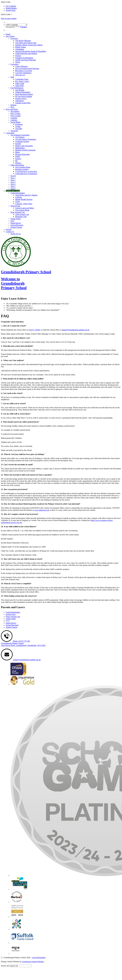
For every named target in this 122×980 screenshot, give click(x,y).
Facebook (19, 124)
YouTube (18, 129)
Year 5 (12, 187)
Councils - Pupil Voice (23, 204)
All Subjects (19, 137)
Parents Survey (21, 99)
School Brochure (16, 225)
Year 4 (12, 184)
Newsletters (14, 111)
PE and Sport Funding (23, 96)
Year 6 (12, 189)
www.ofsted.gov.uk (41, 510)
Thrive (17, 62)
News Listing (15, 116)
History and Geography (24, 146)
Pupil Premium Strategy (24, 94)
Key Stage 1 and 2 (22, 81)
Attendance (19, 101)
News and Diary (12, 109)
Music (17, 152)
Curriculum (10, 133)
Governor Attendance (23, 73)
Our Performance (16, 88)
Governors (14, 64)
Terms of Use (15, 234)
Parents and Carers (13, 191)
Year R (13, 176)
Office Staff (19, 84)
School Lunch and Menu (24, 208)
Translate (23, 27)
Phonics (18, 163)
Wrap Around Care (17, 212)
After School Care (22, 214)
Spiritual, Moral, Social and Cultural (28, 45)
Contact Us (10, 232)
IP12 (12, 107)
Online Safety (15, 219)
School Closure (16, 227)
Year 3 (12, 182)
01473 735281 (34, 330)
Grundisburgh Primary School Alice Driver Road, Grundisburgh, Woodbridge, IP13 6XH (23, 644)
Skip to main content (8, 18)
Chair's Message (21, 66)
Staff (12, 77)
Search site (5, 966)
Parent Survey (15, 223)
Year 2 (12, 180)
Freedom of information (24, 58)
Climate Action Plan (22, 103)
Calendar (13, 118)
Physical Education (22, 154)
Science (18, 159)
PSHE (17, 156)
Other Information (17, 165)
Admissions (19, 49)
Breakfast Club (21, 217)
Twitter (18, 126)
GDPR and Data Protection (25, 60)
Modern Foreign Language (25, 150)
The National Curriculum (19, 135)
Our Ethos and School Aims (25, 43)
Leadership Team (21, 79)
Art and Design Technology (25, 139)
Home (8, 34)
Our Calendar (11, 6)
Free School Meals (22, 210)
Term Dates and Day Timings (26, 195)
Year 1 (12, 178)
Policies (13, 105)
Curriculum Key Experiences (26, 174)
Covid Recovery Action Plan (26, 171)
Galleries (13, 120)
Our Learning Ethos (22, 167)
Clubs (17, 202)
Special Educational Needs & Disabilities (30, 51)
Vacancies (14, 131)
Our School (10, 36)
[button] (11, 14)
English (18, 144)
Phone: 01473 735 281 (21, 641)
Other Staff (19, 86)
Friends (8, 229)
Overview (14, 38)
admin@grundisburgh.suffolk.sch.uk (75, 330)
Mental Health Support (23, 199)
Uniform (18, 197)
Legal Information (38, 958)
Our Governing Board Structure (27, 68)
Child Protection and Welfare (26, 53)
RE (16, 161)
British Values (20, 47)
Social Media (15, 122)
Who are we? (20, 75)
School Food (10, 10)
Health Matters (11, 8)
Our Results (19, 90)
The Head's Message (23, 41)
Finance (18, 56)
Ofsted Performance (22, 92)
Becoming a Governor (23, 71)
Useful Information (17, 193)
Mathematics (20, 148)
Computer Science (22, 141)
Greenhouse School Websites (33, 962)
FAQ (12, 221)
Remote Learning (21, 169)
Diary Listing (15, 114)
